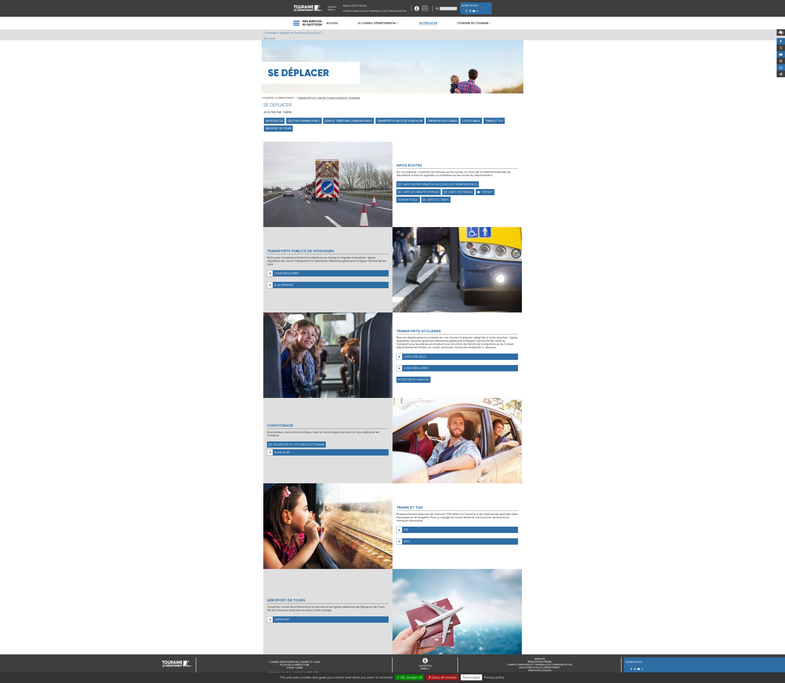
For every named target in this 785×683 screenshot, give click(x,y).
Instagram (781, 61)
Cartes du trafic (438, 199)
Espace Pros (332, 8)
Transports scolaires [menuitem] (442, 120)
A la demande (283, 285)
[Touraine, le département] (308, 10)
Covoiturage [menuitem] (471, 120)
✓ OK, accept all (409, 677)
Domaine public (408, 199)
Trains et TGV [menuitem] (494, 120)
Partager (781, 74)
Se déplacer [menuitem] (428, 23)
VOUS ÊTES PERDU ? (425, 667)
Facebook (781, 41)
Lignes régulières (286, 273)
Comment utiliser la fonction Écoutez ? (293, 33)
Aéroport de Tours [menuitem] (278, 128)
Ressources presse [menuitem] (355, 5)
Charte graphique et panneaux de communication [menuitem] (374, 11)
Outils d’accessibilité (781, 32)
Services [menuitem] (539, 658)
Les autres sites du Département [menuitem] (539, 667)
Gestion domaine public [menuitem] (304, 120)
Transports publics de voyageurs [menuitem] (400, 120)
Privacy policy (494, 677)
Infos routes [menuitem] (274, 120)
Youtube (781, 54)
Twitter (781, 48)
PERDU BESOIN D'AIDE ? (425, 8)
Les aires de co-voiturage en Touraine (298, 444)
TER (406, 529)
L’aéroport (281, 619)
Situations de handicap (413, 379)
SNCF (407, 541)
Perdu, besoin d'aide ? (781, 67)
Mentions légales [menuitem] (539, 670)
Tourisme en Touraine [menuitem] (473, 23)
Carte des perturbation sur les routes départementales (440, 184)
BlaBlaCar (282, 452)
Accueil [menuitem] (332, 23)
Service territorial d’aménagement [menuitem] (348, 120)
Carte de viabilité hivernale (421, 192)
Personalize (471, 677)
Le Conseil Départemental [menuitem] (377, 23)
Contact (487, 192)
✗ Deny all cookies (442, 677)
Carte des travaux (460, 192)
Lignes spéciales (415, 356)
